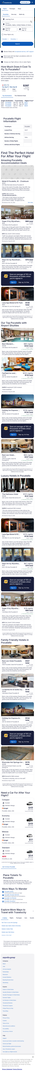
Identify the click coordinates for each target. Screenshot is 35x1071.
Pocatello (8, 102)
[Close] (33, 1057)
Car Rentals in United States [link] (9, 1000)
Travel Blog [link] (5, 1011)
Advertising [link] (5, 982)
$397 (26, 104)
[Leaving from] (17, 19)
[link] (17, 892)
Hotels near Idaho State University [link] (11, 925)
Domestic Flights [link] (7, 997)
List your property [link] (7, 969)
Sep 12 (7, 30)
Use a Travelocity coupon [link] (9, 1049)
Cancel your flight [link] (7, 1043)
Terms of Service (17, 1069)
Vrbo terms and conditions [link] (9, 1026)
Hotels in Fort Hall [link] (6, 935)
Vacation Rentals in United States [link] (11, 992)
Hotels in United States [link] (8, 989)
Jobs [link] (4, 966)
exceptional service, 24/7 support (24, 51)
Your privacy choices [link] (8, 1031)
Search (17, 44)
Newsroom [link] (5, 974)
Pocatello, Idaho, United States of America (19, 25)
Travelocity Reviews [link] (7, 1003)
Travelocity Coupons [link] (8, 1005)
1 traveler (4, 39)
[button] (17, 911)
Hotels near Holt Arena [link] (8, 932)
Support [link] (4, 1038)
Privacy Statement (7, 1069)
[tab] (5, 9)
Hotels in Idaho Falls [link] (7, 929)
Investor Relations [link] (7, 977)
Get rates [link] (30, 202)
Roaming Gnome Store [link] (8, 979)
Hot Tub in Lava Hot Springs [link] (9, 922)
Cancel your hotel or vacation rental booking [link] (13, 1041)
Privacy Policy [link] (6, 1018)
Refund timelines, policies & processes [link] (12, 1046)
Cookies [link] (5, 1020)
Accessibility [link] (6, 1028)
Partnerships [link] (6, 971)
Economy (13, 39)
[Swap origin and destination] (31, 22)
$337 (26, 102)
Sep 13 (24, 30)
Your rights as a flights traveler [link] (10, 1051)
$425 (26, 106)
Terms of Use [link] (6, 1023)
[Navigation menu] (32, 2)
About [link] (4, 963)
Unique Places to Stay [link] (8, 1008)
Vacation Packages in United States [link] (11, 994)
